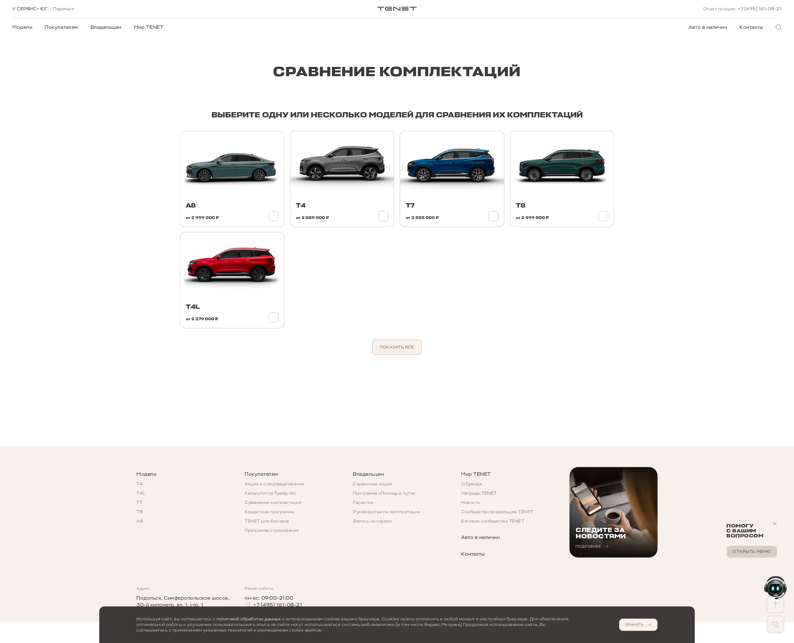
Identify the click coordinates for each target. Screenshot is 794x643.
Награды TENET (479, 493)
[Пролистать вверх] (775, 604)
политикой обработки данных (248, 619)
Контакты (751, 27)
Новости (470, 502)
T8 (139, 511)
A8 (139, 521)
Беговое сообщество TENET (492, 521)
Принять (634, 625)
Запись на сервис (372, 521)
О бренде (471, 484)
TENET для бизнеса (267, 521)
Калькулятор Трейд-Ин (270, 493)
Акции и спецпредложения (274, 484)
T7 (139, 502)
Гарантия (363, 502)
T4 (139, 484)
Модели (22, 27)
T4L (140, 493)
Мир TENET (149, 27)
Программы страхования (272, 530)
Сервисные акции (372, 484)
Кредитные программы (269, 511)
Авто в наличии (708, 27)
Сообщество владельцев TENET (497, 511)
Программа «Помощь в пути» (384, 493)
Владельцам (106, 27)
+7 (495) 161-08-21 (760, 8)
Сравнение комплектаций (273, 502)
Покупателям (61, 27)
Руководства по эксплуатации (387, 511)
